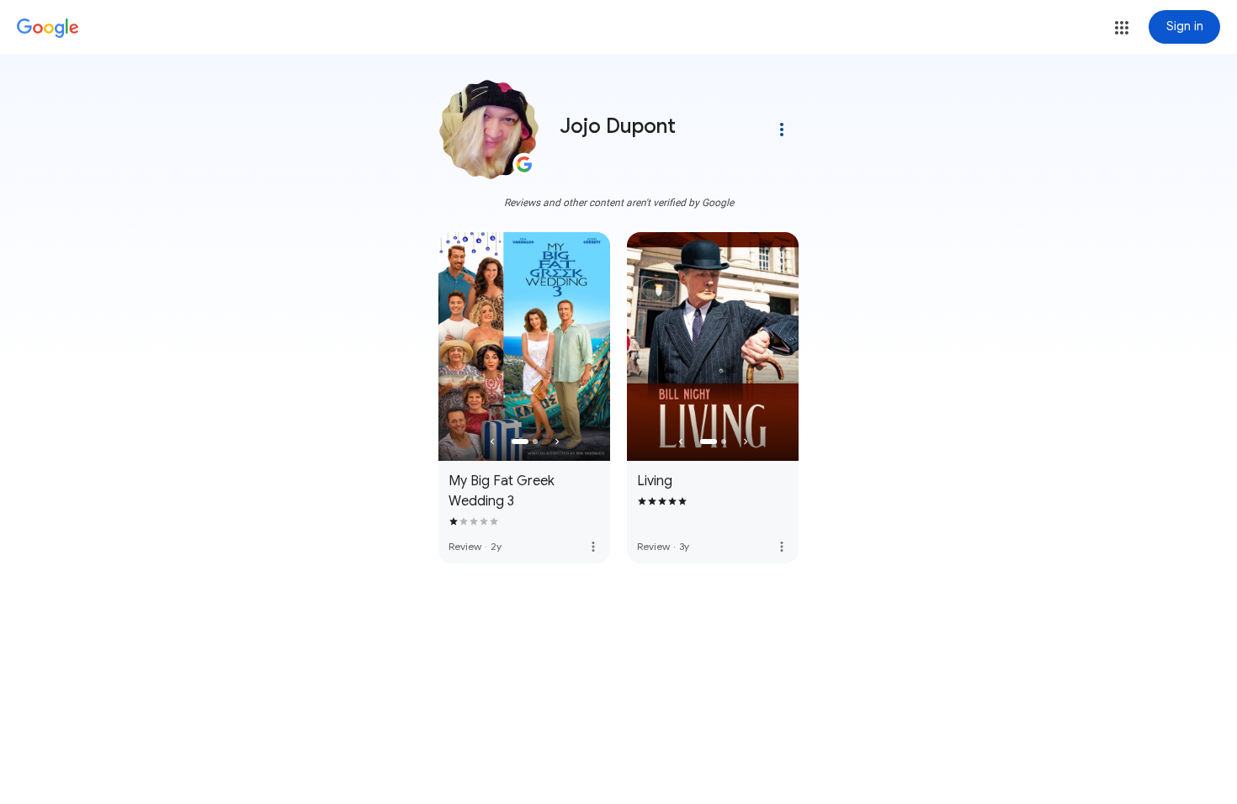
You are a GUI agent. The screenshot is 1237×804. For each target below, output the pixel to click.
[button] (1122, 28)
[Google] (48, 29)
